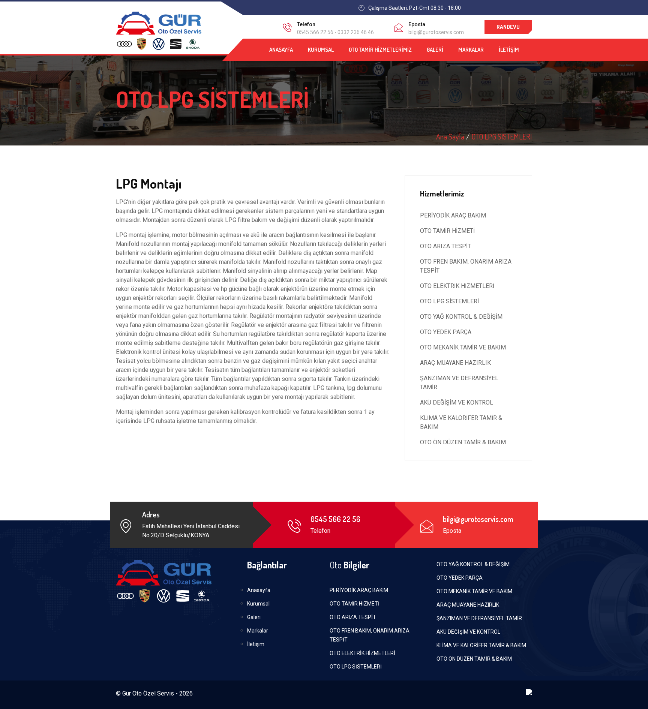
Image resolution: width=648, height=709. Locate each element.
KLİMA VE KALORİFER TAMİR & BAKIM (461, 422)
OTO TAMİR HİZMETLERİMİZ (380, 49)
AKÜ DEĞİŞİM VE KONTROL (456, 402)
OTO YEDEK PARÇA (445, 332)
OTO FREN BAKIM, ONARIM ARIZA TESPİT (466, 266)
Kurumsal (321, 49)
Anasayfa (281, 49)
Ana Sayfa (450, 136)
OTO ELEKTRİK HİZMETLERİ (457, 285)
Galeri (435, 49)
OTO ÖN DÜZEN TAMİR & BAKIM (463, 442)
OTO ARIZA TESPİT (445, 246)
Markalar (471, 49)
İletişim (509, 49)
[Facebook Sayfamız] (527, 7)
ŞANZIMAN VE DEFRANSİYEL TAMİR (459, 383)
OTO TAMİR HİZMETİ (447, 230)
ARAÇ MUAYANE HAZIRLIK (455, 362)
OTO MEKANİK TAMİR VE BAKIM (463, 347)
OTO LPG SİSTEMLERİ (501, 136)
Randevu (508, 26)
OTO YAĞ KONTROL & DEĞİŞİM (461, 316)
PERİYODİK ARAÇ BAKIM (453, 215)
